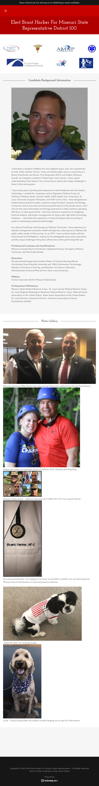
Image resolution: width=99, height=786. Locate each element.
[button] (5, 10)
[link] (49, 28)
